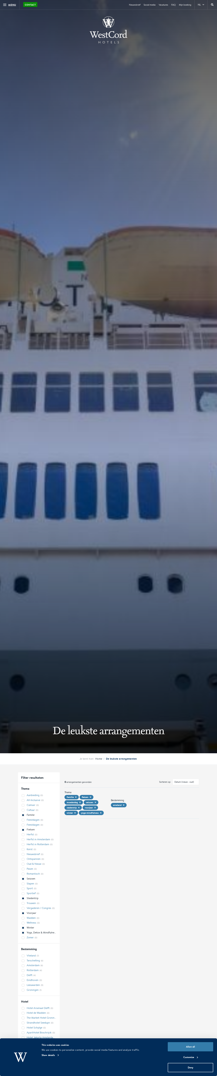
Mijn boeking (185, 4)
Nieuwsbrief (134, 4)
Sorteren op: (165, 781)
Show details (48, 1055)
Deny (190, 1067)
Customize (188, 1057)
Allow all (190, 1046)
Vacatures (163, 4)
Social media (150, 4)
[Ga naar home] (108, 30)
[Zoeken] (212, 5)
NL (199, 4)
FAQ (173, 4)
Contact (30, 4)
